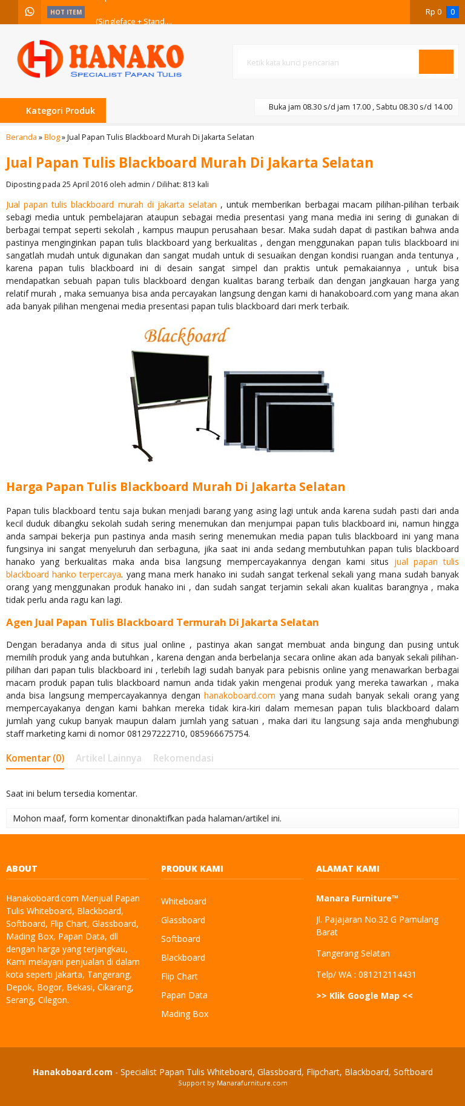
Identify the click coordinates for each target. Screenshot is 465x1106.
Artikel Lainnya (109, 758)
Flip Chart (179, 976)
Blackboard (183, 957)
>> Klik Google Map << (364, 995)
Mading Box (184, 1013)
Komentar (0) (35, 758)
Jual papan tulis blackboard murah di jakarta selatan (113, 204)
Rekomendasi (183, 758)
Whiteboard (183, 901)
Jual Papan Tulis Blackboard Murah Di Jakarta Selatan (190, 162)
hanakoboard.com (239, 695)
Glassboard (183, 920)
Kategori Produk (59, 110)
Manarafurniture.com (252, 1082)
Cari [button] (436, 73)
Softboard (180, 938)
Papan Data (184, 995)
